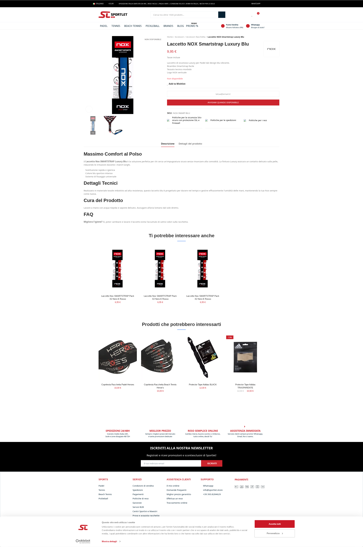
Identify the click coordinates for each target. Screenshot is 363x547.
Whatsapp (255, 25)
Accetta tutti (275, 524)
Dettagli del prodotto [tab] (190, 143)
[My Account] (263, 14)
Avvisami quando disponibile (223, 102)
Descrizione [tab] (167, 143)
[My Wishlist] (252, 14)
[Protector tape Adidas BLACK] (203, 357)
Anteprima (130, 255)
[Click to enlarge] (89, 109)
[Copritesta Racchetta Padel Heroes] (118, 357)
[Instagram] (268, 3)
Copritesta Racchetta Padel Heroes (117, 384)
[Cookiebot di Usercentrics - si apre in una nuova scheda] (83, 541)
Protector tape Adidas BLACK (203, 384)
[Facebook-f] (264, 3)
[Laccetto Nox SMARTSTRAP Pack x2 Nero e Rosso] (118, 268)
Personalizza (273, 533)
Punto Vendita (232, 25)
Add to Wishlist (177, 83)
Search (221, 14)
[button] (256, 4)
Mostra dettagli (109, 541)
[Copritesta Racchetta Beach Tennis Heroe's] (160, 357)
